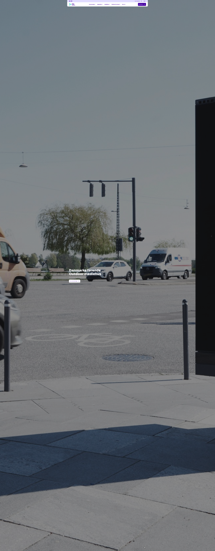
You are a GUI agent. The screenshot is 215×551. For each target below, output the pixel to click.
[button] (141, 1)
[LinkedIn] (71, 1)
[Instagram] (69, 1)
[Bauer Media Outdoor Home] (72, 4)
